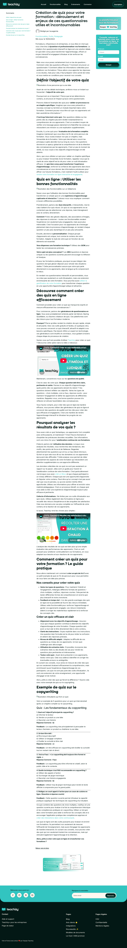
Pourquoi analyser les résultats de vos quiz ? (17, 28)
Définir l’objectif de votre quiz (13, 17)
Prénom (101, 49)
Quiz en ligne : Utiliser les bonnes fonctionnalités (14, 20)
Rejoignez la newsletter (80, 890)
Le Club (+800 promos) (75, 936)
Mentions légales (102, 926)
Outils (51, 36)
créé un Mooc (60, 474)
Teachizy (71, 340)
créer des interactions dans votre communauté (55, 818)
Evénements (75, 4)
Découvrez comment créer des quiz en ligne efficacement (17, 25)
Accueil (43, 4)
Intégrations (71, 926)
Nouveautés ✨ (72, 929)
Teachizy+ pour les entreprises (14, 922)
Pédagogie (58, 36)
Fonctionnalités (55, 4)
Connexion (88, 4)
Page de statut (7, 926)
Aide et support (8, 919)
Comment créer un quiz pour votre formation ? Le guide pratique (18, 31)
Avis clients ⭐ (71, 922)
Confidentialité (101, 922)
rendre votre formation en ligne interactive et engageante (59, 174)
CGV (97, 919)
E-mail (100, 56)
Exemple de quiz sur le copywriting (15, 35)
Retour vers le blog (42, 848)
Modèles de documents (75, 932)
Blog (66, 4)
